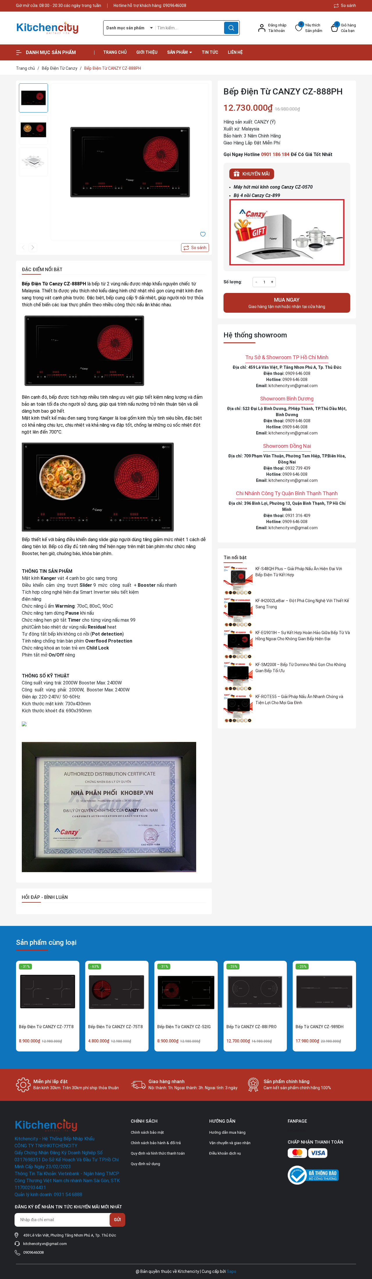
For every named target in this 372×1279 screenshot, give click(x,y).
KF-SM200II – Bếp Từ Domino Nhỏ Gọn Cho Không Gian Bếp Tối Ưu (300, 667)
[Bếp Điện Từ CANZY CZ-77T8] (47, 992)
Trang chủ (115, 52)
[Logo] (55, 28)
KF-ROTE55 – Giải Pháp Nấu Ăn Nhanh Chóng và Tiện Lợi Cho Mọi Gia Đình (299, 699)
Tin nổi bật (235, 557)
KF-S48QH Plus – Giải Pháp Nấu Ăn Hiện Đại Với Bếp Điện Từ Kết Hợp (298, 571)
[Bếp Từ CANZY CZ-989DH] (324, 992)
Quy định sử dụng (145, 1164)
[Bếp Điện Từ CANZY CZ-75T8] (117, 992)
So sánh (348, 5)
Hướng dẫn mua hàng (227, 1132)
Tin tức (210, 52)
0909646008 (174, 5)
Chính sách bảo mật (147, 1132)
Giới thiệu (147, 52)
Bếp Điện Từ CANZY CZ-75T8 (115, 1026)
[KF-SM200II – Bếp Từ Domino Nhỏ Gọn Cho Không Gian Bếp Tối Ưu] (238, 676)
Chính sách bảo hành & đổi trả (156, 1143)
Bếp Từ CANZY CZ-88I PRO (251, 1026)
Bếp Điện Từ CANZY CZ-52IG (184, 1026)
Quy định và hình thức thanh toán (158, 1153)
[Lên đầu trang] (362, 1242)
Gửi (117, 1219)
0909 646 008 (297, 373)
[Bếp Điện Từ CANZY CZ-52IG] (186, 992)
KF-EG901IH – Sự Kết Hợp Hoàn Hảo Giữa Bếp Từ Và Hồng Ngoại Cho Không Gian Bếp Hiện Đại (302, 635)
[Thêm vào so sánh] (195, 247)
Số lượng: (232, 282)
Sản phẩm (178, 52)
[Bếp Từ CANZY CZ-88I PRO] (255, 992)
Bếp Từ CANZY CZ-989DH (320, 1026)
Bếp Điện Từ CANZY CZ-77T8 (46, 1026)
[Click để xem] (130, 162)
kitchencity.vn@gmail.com (293, 385)
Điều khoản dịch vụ (225, 1153)
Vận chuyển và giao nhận (230, 1143)
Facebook (297, 1130)
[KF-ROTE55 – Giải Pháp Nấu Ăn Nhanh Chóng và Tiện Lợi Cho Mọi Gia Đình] (238, 708)
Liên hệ (235, 52)
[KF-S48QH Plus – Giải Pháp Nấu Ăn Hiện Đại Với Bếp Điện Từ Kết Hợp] (238, 580)
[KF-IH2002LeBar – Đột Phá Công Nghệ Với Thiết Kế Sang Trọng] (238, 612)
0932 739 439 (297, 468)
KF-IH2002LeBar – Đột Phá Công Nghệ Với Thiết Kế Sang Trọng (302, 603)
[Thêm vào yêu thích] (203, 234)
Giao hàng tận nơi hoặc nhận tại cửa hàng (286, 303)
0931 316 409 (297, 515)
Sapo (231, 1271)
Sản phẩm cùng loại (46, 942)
